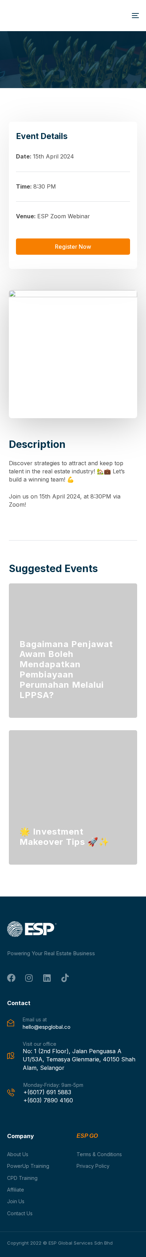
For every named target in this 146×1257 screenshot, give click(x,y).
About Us (17, 1154)
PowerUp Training (28, 1166)
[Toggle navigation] (117, 15)
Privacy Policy (93, 1166)
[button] (73, 246)
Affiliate (15, 1190)
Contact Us (20, 1213)
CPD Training (22, 1178)
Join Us (15, 1201)
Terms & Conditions (99, 1154)
